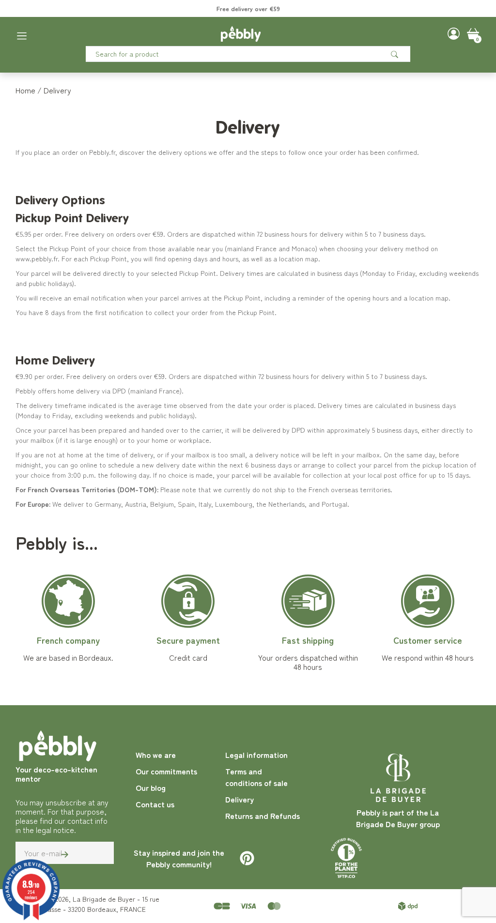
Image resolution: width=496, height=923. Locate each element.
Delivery (239, 799)
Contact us (155, 804)
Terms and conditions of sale (256, 776)
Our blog (151, 787)
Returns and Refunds (262, 815)
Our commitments (166, 771)
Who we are (156, 754)
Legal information (256, 754)
